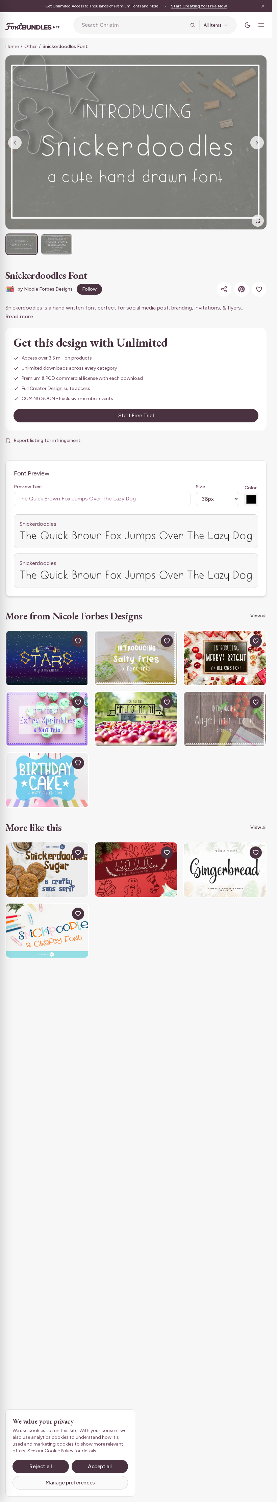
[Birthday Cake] (47, 780)
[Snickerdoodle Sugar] (47, 869)
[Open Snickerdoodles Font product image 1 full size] (136, 142)
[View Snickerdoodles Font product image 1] (21, 244)
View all (258, 616)
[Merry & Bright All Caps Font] (225, 658)
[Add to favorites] (259, 289)
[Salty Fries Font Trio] (136, 658)
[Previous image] (15, 142)
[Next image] (257, 142)
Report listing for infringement (47, 440)
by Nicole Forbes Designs (45, 289)
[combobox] (134, 25)
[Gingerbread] (225, 869)
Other (30, 46)
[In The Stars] (47, 658)
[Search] (192, 25)
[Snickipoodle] (47, 931)
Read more (19, 316)
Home (12, 46)
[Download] (62, 641)
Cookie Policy (59, 1451)
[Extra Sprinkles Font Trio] (47, 719)
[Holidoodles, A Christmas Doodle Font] (136, 869)
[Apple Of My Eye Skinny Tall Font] (136, 719)
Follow (89, 289)
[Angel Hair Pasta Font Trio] (225, 719)
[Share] (224, 289)
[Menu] (261, 25)
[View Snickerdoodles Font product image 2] (57, 244)
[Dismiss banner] (263, 6)
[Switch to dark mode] (247, 25)
